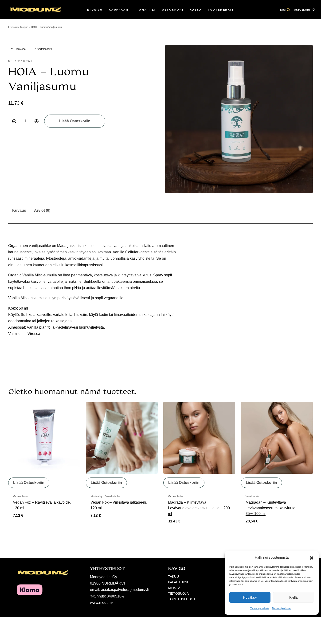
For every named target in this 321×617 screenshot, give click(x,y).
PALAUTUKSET (179, 582)
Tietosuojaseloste (259, 608)
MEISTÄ (174, 588)
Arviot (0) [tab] (42, 210)
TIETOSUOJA (178, 593)
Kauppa (24, 27)
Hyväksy (250, 597)
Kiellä (293, 597)
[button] (311, 557)
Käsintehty (96, 496)
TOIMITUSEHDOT (182, 599)
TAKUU (173, 576)
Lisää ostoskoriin (74, 121)
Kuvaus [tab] (19, 210)
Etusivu (12, 27)
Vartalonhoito (44, 49)
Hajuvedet (20, 49)
